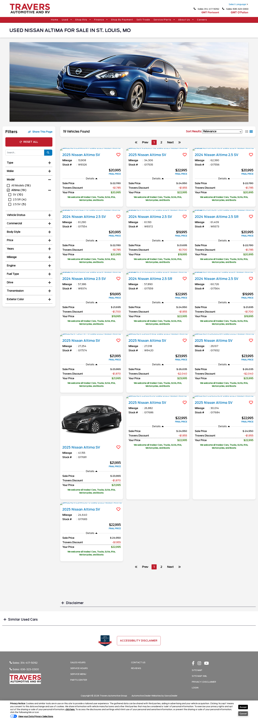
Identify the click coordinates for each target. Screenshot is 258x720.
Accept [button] (243, 707)
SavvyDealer (170, 696)
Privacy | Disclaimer (204, 682)
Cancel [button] (243, 713)
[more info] (91, 149)
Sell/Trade (143, 20)
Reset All (30, 141)
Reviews (136, 668)
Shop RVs (81, 20)
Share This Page (42, 131)
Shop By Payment (122, 20)
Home (54, 20)
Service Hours (79, 668)
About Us (184, 20)
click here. (70, 709)
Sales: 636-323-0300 (237, 9)
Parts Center (78, 680)
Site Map (197, 670)
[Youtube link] (206, 663)
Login (195, 687)
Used (65, 20)
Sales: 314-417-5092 (208, 9)
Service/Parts (163, 20)
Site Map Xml (199, 676)
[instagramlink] (199, 663)
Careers (202, 20)
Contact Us (138, 662)
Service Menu (78, 674)
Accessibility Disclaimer (139, 640)
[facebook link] (193, 663)
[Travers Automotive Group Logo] (30, 14)
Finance (99, 20)
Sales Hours (78, 662)
